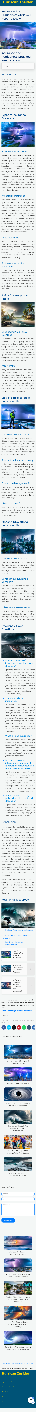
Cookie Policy (6, 1392)
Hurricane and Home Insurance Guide (18, 936)
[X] (14, 1027)
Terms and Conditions (9, 1387)
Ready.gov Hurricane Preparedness (14, 943)
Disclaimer (5, 1397)
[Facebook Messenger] (9, 1027)
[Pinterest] (19, 1027)
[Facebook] (3, 1027)
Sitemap (4, 1402)
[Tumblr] (29, 1027)
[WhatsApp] (24, 1027)
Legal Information (7, 1382)
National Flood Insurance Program (19, 930)
